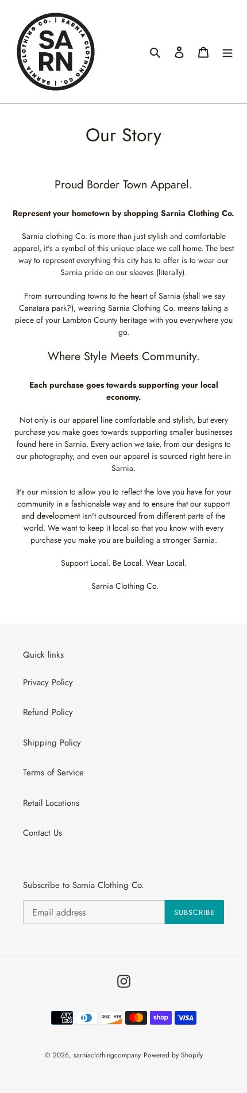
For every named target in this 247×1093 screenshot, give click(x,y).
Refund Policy (48, 712)
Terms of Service (53, 772)
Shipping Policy (52, 742)
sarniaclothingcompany (107, 1055)
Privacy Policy (48, 682)
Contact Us (42, 832)
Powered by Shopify (173, 1055)
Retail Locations (51, 803)
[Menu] (227, 52)
